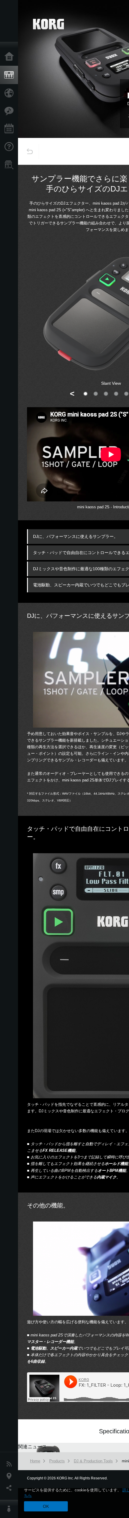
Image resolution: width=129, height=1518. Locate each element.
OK (46, 1506)
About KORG (10, 1509)
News (10, 1464)
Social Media (10, 1488)
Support (10, 147)
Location (10, 1476)
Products (10, 75)
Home (10, 57)
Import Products (10, 93)
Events (10, 129)
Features (10, 111)
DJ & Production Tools (93, 1461)
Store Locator (10, 165)
